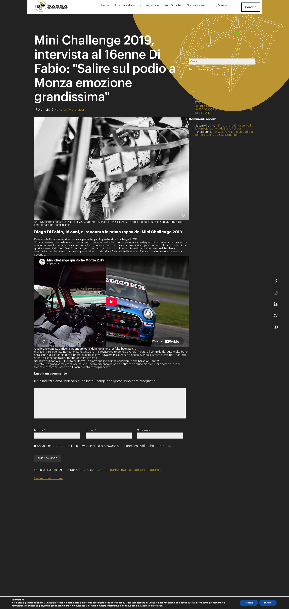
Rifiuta (268, 602)
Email (91, 430)
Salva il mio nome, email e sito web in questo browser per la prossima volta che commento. (104, 445)
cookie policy (118, 602)
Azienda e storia (125, 5)
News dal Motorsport (69, 109)
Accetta (249, 602)
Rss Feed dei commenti (48, 478)
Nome (39, 430)
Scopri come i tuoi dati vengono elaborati (130, 469)
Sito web (143, 430)
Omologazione (149, 5)
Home (105, 5)
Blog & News (219, 5)
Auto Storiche (173, 5)
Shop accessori (196, 5)
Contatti (250, 7)
